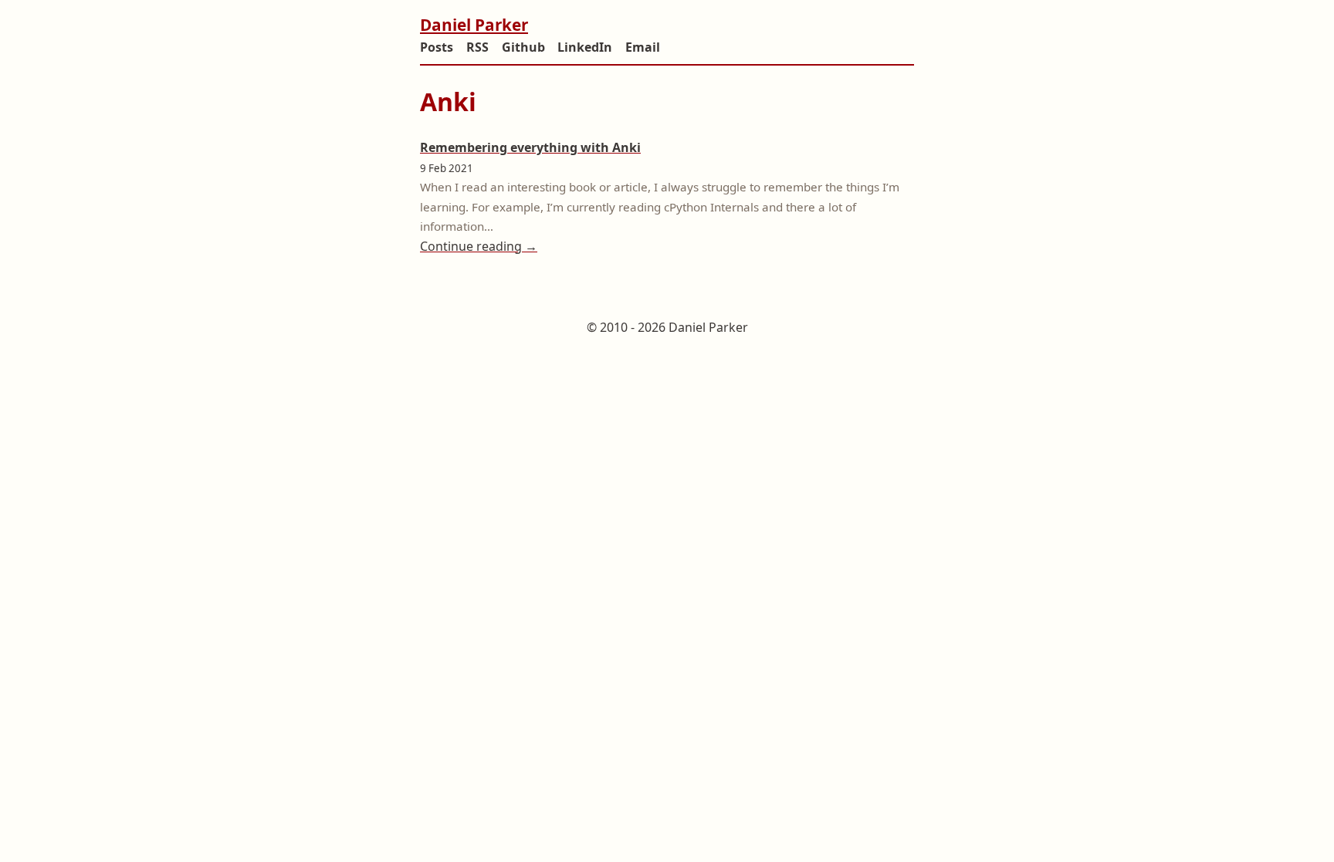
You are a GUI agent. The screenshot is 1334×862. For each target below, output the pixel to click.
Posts (436, 47)
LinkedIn (584, 47)
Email (642, 47)
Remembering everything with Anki (530, 147)
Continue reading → (478, 246)
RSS (477, 47)
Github (523, 47)
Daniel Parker (474, 24)
